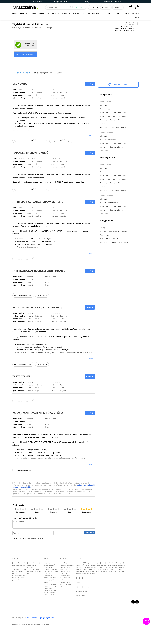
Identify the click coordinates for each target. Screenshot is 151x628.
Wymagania (22, 141)
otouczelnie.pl (16, 618)
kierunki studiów (53, 13)
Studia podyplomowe (43, 73)
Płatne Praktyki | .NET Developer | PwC (65, 578)
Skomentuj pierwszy (146, 621)
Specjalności (41, 141)
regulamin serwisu (37, 538)
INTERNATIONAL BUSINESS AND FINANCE (40, 271)
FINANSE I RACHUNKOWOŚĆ (31, 153)
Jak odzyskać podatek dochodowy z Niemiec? (34, 565)
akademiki (66, 13)
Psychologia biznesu (107, 235)
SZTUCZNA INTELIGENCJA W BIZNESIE (37, 307)
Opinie (59, 73)
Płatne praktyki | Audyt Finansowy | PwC (66, 584)
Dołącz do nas (37, 2)
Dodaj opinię (89, 532)
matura (120, 13)
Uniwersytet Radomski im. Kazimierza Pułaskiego (32, 27)
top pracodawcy (93, 13)
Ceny (67, 141)
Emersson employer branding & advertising (35, 624)
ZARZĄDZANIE (22, 376)
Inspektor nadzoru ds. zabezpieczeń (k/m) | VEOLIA (50, 565)
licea (137, 17)
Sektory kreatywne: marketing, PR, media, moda (34, 571)
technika (111, 13)
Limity (55, 141)
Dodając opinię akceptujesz (27, 538)
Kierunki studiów (22, 73)
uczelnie (33, 13)
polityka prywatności (47, 618)
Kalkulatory (105, 7)
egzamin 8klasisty (132, 13)
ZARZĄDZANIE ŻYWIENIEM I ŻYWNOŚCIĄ (39, 413)
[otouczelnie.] (25, 7)
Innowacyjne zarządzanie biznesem (113, 231)
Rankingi (86, 2)
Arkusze (117, 7)
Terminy (92, 7)
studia (41, 13)
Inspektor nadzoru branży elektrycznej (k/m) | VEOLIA (50, 586)
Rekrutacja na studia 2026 (112, 2)
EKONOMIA (21, 83)
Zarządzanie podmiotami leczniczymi (114, 242)
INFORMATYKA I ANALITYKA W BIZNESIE (39, 202)
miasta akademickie (19, 13)
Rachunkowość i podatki (109, 238)
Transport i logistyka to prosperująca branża (19, 571)
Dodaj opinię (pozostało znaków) (24, 518)
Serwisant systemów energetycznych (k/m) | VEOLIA (51, 571)
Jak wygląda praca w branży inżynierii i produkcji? (18, 578)
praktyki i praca (78, 13)
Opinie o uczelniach (62, 2)
